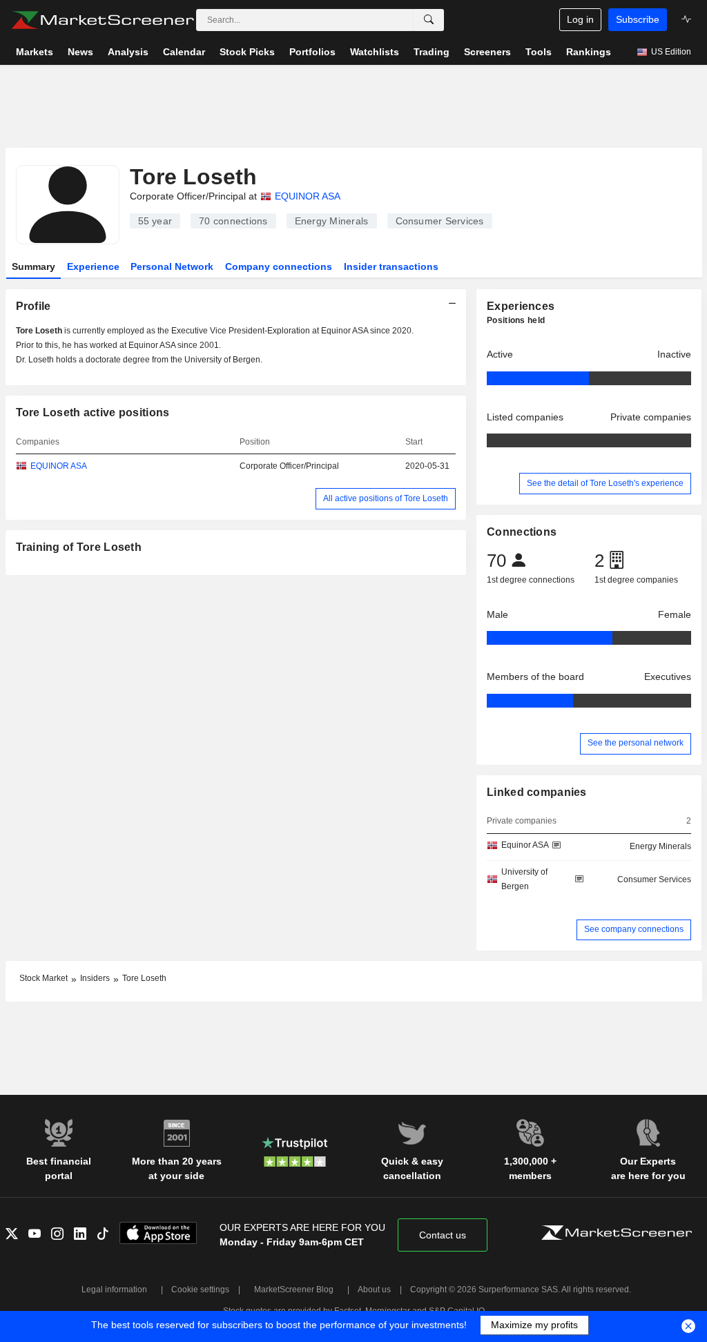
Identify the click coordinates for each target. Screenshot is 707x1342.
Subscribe (637, 19)
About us (374, 1289)
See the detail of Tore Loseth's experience (605, 483)
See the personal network (636, 743)
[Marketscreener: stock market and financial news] (102, 20)
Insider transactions (391, 266)
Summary (33, 266)
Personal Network (171, 266)
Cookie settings (200, 1289)
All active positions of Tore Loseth (385, 498)
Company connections (278, 266)
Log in (580, 19)
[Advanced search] (429, 20)
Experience (93, 266)
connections (233, 220)
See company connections (634, 929)
